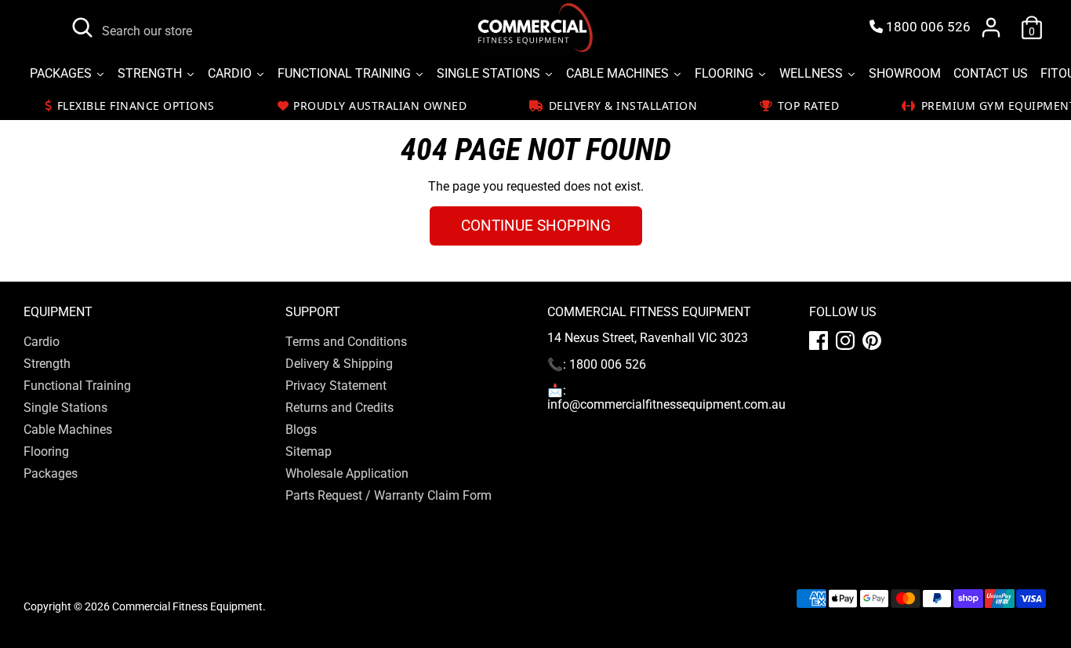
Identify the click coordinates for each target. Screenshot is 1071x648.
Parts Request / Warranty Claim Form (388, 495)
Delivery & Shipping (339, 363)
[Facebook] (818, 340)
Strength (47, 363)
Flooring (46, 451)
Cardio (42, 341)
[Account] (991, 27)
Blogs (301, 429)
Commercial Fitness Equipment (187, 606)
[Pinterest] (871, 340)
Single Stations (65, 407)
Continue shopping (536, 226)
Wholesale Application (346, 473)
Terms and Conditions (346, 341)
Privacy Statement (336, 385)
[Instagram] (845, 340)
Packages (51, 473)
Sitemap (308, 451)
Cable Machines (68, 429)
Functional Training (77, 385)
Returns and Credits (339, 407)
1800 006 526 (927, 27)
